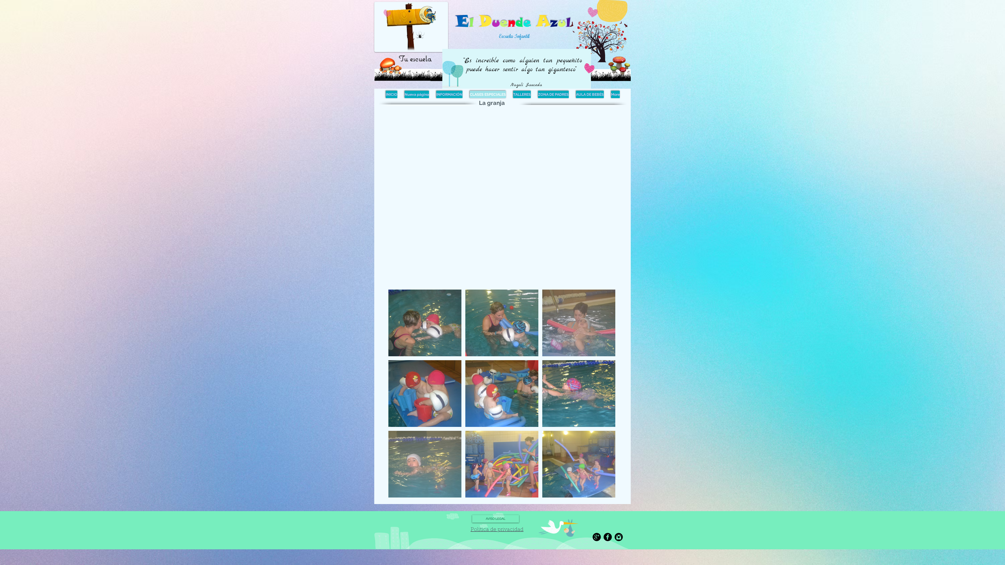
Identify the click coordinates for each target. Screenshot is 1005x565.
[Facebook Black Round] (608, 537)
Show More (501, 502)
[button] (424, 323)
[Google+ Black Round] (597, 537)
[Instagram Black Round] (619, 537)
